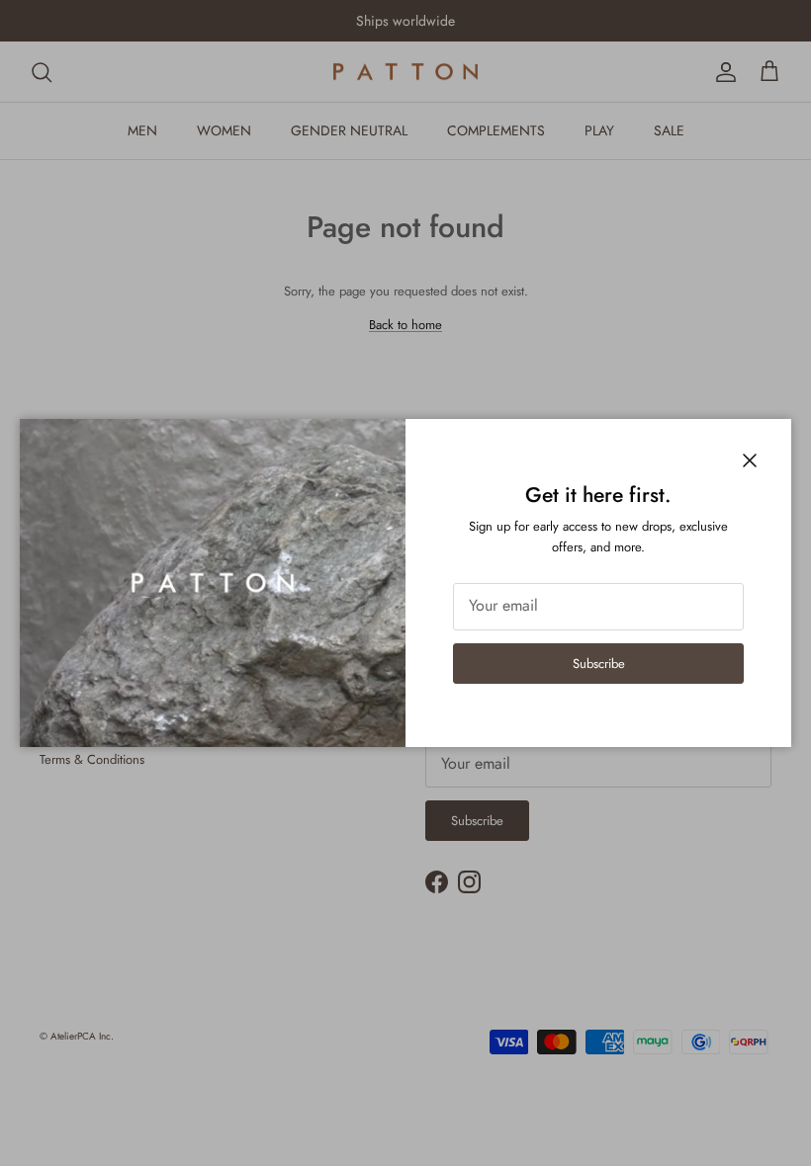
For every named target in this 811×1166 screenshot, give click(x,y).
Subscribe (599, 663)
